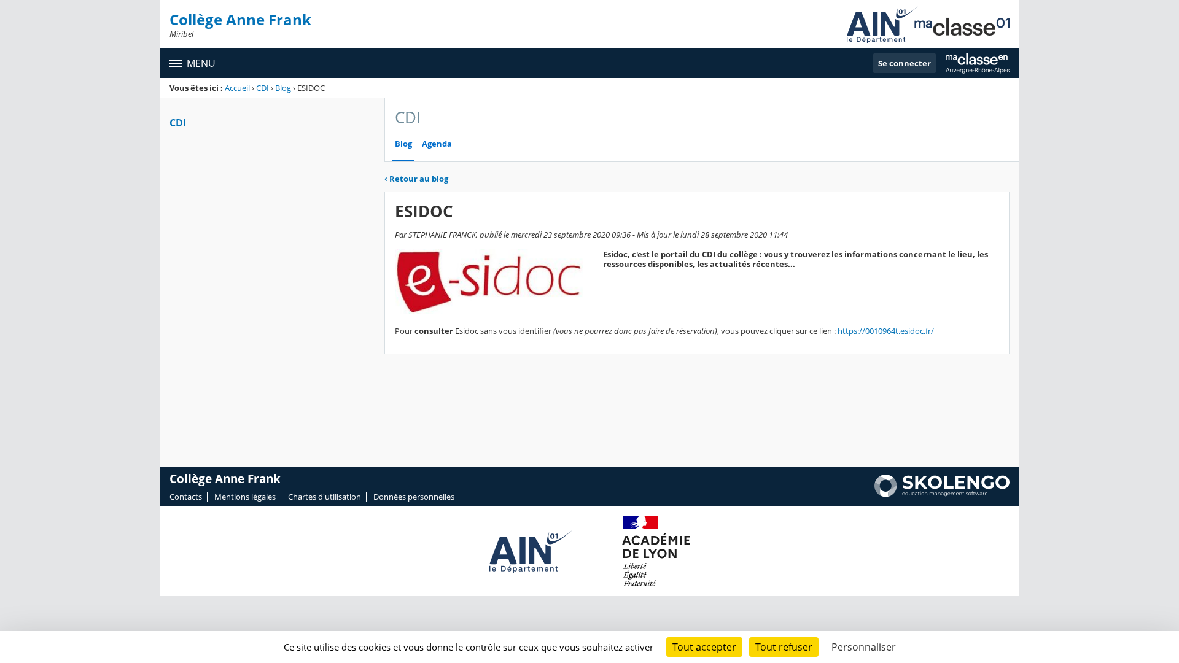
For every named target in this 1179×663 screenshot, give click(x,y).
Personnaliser (863, 647)
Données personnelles (413, 497)
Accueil (237, 87)
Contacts (185, 497)
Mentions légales (245, 497)
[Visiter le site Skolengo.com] (942, 494)
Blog (283, 87)
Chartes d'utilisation (324, 497)
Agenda (437, 144)
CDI (262, 87)
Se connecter (904, 63)
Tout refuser (783, 647)
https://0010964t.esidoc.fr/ (886, 330)
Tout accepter (704, 647)
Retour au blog (416, 178)
